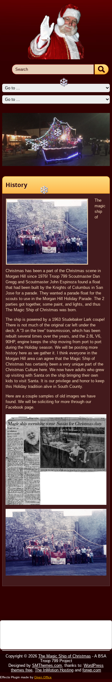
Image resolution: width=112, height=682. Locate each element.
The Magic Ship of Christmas (64, 656)
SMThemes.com (47, 665)
